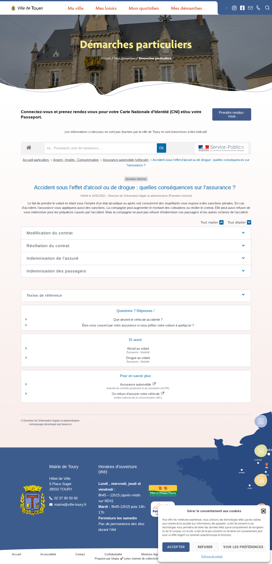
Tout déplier (237, 222)
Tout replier (210, 222)
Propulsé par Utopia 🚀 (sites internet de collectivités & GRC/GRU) (136, 558)
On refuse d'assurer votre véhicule (136, 394)
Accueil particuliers (36, 160)
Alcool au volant (138, 348)
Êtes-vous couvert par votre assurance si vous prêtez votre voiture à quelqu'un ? (138, 325)
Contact (80, 554)
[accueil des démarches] (29, 147)
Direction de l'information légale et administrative (51, 420)
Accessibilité (48, 554)
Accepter (176, 547)
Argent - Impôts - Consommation (76, 160)
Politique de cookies (212, 556)
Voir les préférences (243, 547)
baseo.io (67, 424)
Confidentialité (113, 554)
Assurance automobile (136, 384)
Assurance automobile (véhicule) (126, 160)
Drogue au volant (138, 358)
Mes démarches (124, 58)
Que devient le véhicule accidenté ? (138, 319)
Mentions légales (151, 554)
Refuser (205, 547)
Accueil (106, 58)
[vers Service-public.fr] (221, 148)
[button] (263, 511)
